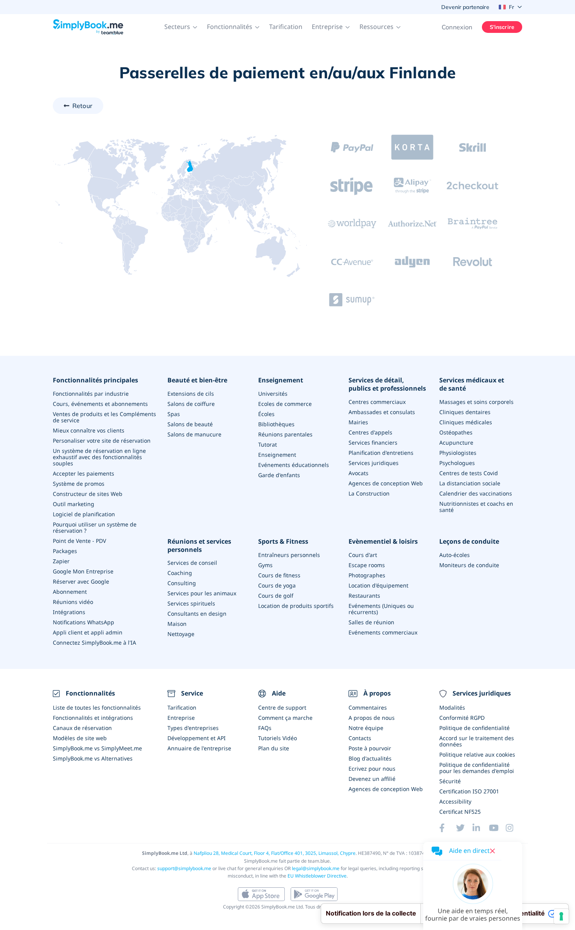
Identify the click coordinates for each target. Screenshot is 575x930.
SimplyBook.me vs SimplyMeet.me (97, 748)
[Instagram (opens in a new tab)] (514, 827)
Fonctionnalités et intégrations (93, 717)
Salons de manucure (194, 434)
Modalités (452, 707)
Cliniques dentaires (465, 412)
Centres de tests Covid (468, 473)
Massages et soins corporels (476, 402)
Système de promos (78, 483)
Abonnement (70, 591)
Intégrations (69, 612)
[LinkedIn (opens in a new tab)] (481, 827)
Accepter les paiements (83, 473)
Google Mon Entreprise (83, 571)
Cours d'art (363, 555)
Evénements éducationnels (293, 465)
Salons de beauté (190, 424)
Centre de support (282, 707)
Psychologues (457, 463)
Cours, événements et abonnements (100, 403)
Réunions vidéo (73, 602)
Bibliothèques (276, 424)
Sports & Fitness (283, 541)
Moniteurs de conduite (469, 565)
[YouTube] (497, 827)
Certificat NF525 (460, 811)
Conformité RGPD (462, 717)
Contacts (360, 738)
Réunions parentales (285, 434)
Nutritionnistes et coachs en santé (476, 507)
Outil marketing (73, 504)
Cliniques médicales (465, 422)
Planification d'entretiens (381, 452)
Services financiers (373, 442)
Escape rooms (367, 565)
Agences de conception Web (386, 483)
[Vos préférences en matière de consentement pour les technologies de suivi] (561, 916)
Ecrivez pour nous (372, 768)
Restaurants (364, 595)
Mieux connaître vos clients (88, 430)
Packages (65, 551)
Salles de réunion (371, 622)
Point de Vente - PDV (79, 540)
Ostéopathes (456, 432)
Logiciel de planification (84, 514)
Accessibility (455, 801)
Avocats (358, 473)
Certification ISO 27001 (469, 791)
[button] (181, 27)
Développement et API (196, 738)
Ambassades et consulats (382, 412)
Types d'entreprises (193, 728)
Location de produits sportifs (296, 605)
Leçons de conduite (469, 541)
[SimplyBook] (88, 27)
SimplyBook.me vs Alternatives (93, 758)
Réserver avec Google (81, 581)
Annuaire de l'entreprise (199, 748)
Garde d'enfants (279, 475)
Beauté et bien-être (197, 380)
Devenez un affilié (372, 778)
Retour (82, 106)
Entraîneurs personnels (289, 555)
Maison (177, 623)
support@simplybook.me (184, 868)
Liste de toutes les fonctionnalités (97, 707)
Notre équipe (366, 728)
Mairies (358, 422)
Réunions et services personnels (199, 545)
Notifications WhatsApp (83, 622)
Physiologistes (457, 452)
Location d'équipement (378, 585)
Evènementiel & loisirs (383, 541)
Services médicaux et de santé (471, 384)
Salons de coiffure (191, 403)
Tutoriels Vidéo (277, 738)
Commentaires (368, 707)
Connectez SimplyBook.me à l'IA (94, 642)
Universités (273, 393)
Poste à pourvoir (370, 748)
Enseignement (280, 380)
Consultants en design (196, 613)
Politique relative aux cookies (477, 754)
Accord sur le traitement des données (476, 741)
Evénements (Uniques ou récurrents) (381, 609)
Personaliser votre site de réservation (102, 440)
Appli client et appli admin (87, 632)
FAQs (264, 728)
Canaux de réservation (82, 728)
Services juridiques (374, 463)
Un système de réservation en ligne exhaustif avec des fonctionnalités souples (99, 457)
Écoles (266, 414)
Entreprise (181, 717)
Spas (173, 414)
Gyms (265, 565)
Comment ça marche (285, 717)
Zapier (61, 561)
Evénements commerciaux (383, 632)
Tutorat (267, 444)
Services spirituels (191, 603)
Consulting (181, 583)
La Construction (369, 493)
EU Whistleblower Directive (317, 875)
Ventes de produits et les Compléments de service (104, 417)
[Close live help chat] (492, 851)
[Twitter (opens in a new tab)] (464, 827)
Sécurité (450, 781)
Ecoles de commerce (285, 403)
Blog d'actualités (370, 758)
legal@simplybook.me (316, 868)
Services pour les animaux (201, 593)
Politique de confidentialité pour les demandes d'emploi (476, 768)
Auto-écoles (454, 555)
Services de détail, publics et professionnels (387, 384)
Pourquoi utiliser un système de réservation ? (95, 527)
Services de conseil (192, 562)
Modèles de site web (80, 738)
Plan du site (273, 748)
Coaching (179, 573)
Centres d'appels (370, 432)
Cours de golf (275, 595)
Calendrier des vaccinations (475, 493)
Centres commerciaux (377, 402)
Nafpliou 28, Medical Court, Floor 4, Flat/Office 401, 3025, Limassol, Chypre (275, 853)
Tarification (285, 26)
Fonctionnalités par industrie (91, 393)
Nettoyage (180, 634)
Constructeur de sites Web (87, 493)
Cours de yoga (277, 585)
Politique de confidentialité (474, 728)
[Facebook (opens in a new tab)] (447, 827)
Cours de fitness (279, 575)
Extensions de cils (190, 393)
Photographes (367, 575)
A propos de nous (372, 717)
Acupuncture (456, 442)
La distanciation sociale (469, 483)
